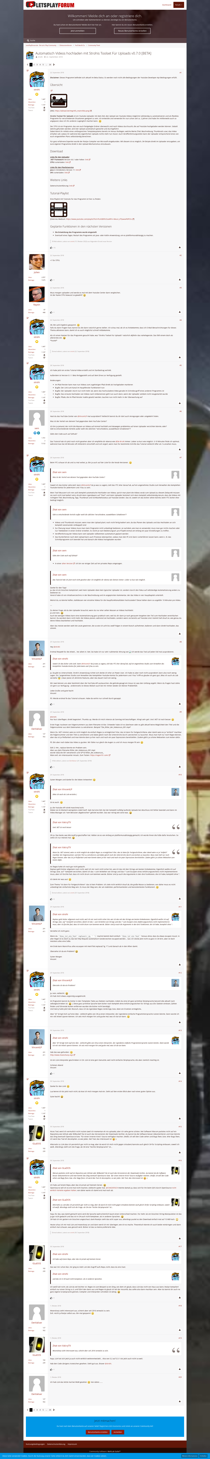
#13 (180, 1030)
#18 (180, 1305)
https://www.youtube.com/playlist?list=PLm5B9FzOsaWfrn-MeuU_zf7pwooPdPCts (99, 219)
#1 (181, 72)
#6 (181, 411)
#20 (180, 1377)
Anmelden (118, 1432)
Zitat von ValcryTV (62, 822)
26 (50, 64)
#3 (181, 287)
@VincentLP (82, 416)
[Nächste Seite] (54, 64)
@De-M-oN (120, 441)
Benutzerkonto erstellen (98, 1432)
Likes (30, 99)
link (86, 159)
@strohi (57, 647)
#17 (180, 1246)
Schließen (203, 1456)
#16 (180, 1160)
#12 (180, 973)
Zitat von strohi (60, 658)
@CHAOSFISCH (112, 1188)
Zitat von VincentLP (62, 789)
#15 (180, 1126)
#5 (181, 365)
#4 (181, 320)
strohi (40, 57)
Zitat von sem (59, 472)
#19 (180, 1338)
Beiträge (31, 105)
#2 (181, 255)
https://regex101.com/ (99, 755)
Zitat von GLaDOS (61, 1168)
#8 (181, 642)
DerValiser (73, 761)
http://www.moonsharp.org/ (61, 1055)
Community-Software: (105, 1451)
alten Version (67, 563)
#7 (181, 457)
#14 (180, 1081)
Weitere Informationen (189, 1456)
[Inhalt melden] (180, 247)
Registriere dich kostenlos (110, 1426)
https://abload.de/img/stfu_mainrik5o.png (72, 111)
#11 (180, 907)
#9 (181, 712)
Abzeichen (31, 102)
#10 (180, 774)
